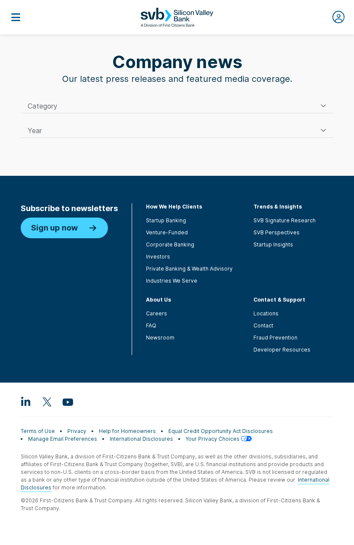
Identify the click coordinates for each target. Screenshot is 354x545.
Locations (265, 313)
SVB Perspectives (276, 232)
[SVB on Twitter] (46, 401)
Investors (158, 256)
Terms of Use (38, 431)
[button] (177, 106)
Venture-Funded (167, 232)
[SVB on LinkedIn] (26, 401)
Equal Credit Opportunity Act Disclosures (220, 431)
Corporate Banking (170, 244)
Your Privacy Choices (213, 439)
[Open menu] (15, 17)
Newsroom (160, 337)
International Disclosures (141, 439)
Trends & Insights (277, 206)
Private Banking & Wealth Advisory (189, 268)
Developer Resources (281, 349)
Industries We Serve (171, 280)
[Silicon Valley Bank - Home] (177, 17)
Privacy (76, 431)
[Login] (338, 17)
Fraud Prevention (275, 337)
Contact (263, 325)
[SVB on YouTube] (67, 401)
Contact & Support (279, 299)
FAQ (151, 325)
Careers (156, 313)
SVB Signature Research (284, 220)
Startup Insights (273, 244)
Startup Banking (166, 220)
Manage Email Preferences (62, 439)
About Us (158, 299)
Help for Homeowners (127, 431)
